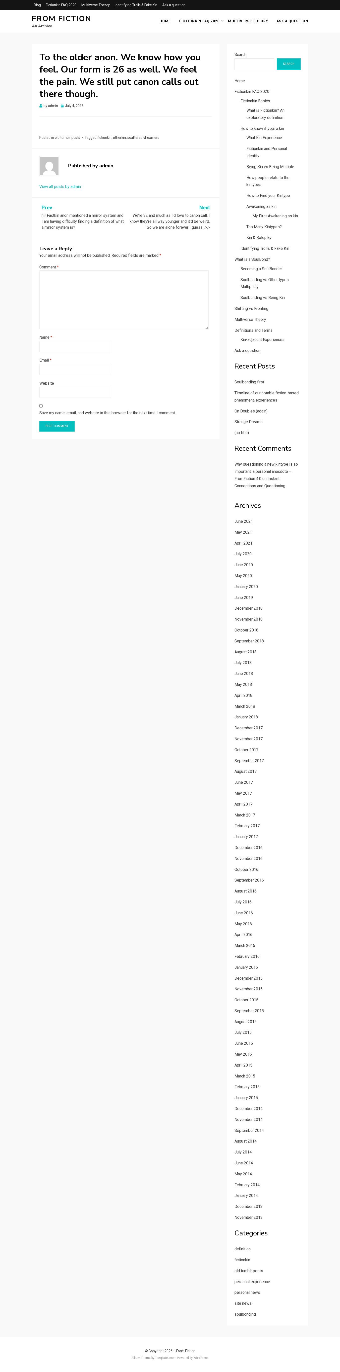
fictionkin (104, 138)
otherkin (119, 138)
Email (45, 360)
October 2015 (246, 1000)
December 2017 (248, 728)
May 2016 (243, 924)
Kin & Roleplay (259, 237)
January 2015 (246, 1097)
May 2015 (243, 1054)
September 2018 (249, 641)
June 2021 (243, 521)
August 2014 (245, 1141)
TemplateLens (164, 1358)
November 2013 (248, 1217)
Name (45, 337)
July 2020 (243, 554)
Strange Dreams (248, 421)
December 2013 (248, 1206)
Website (46, 383)
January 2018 (246, 717)
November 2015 (248, 989)
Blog (37, 5)
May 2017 (243, 793)
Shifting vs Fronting (251, 308)
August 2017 (245, 771)
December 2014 (248, 1108)
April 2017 (243, 804)
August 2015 (245, 1021)
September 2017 (249, 760)
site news (243, 1303)
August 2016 (245, 891)
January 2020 (246, 586)
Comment (49, 267)
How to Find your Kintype (268, 195)
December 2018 (248, 608)
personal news (247, 1292)
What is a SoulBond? (252, 259)
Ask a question (173, 5)
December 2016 (248, 847)
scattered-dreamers (143, 138)
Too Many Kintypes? (264, 226)
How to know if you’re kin (262, 128)
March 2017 (244, 815)
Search (240, 54)
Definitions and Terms (253, 330)
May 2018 (243, 684)
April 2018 (243, 695)
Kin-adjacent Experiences (262, 339)
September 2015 (249, 1010)
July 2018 (243, 662)
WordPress (201, 1358)
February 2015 (247, 1086)
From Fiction (61, 19)
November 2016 (248, 858)
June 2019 (243, 597)
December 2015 (248, 978)
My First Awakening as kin (275, 216)
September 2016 (249, 880)
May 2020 (243, 575)
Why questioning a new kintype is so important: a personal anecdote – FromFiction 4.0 (266, 471)
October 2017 (246, 749)
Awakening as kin (261, 206)
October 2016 (246, 869)
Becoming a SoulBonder (261, 268)
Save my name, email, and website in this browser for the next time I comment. (107, 412)
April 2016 (243, 934)
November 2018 (248, 619)
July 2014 (243, 1152)
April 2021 (243, 543)
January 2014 (246, 1195)
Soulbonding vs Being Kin (262, 297)
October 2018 (246, 630)
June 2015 (243, 1043)
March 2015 (244, 1076)
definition (242, 1249)
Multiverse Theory (95, 5)
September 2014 (249, 1130)
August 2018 (245, 652)
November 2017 (248, 739)
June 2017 (243, 782)
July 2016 (243, 902)
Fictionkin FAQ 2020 (61, 5)
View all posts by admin (60, 186)
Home (165, 21)
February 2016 (247, 956)
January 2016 (246, 967)
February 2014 (247, 1185)
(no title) (241, 432)
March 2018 (244, 706)
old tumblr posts (67, 138)
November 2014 (248, 1119)
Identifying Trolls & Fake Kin (136, 5)
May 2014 (243, 1174)
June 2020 (243, 564)
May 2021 (243, 532)
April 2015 (243, 1065)
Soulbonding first (249, 382)
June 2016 (243, 913)
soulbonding (245, 1314)
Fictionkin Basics (255, 101)
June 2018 (243, 673)
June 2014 (243, 1163)
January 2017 (246, 836)
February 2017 (247, 825)
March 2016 (244, 945)
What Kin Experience (264, 137)
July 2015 (243, 1032)
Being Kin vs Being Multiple (270, 166)
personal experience (252, 1281)
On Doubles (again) (251, 411)
